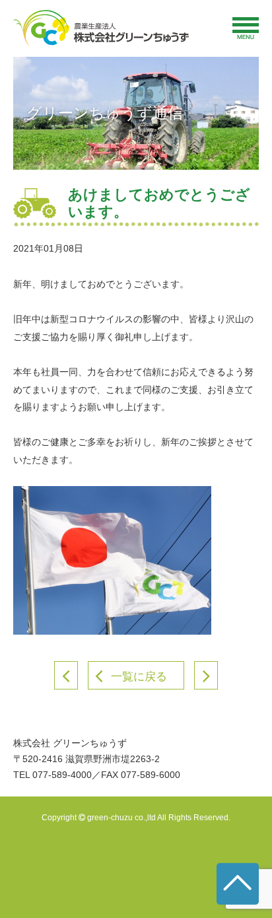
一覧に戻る (139, 676)
